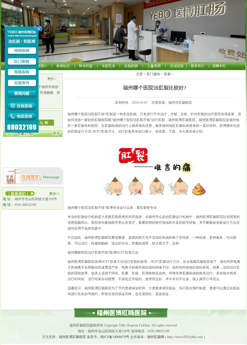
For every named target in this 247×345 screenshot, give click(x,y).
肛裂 (167, 74)
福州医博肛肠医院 (72, 337)
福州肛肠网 (155, 337)
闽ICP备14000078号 (114, 337)
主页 (139, 74)
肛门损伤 (153, 74)
